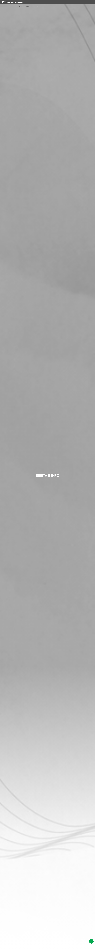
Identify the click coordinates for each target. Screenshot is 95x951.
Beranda (41, 2)
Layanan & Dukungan (65, 2)
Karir (90, 2)
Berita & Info (75, 2)
